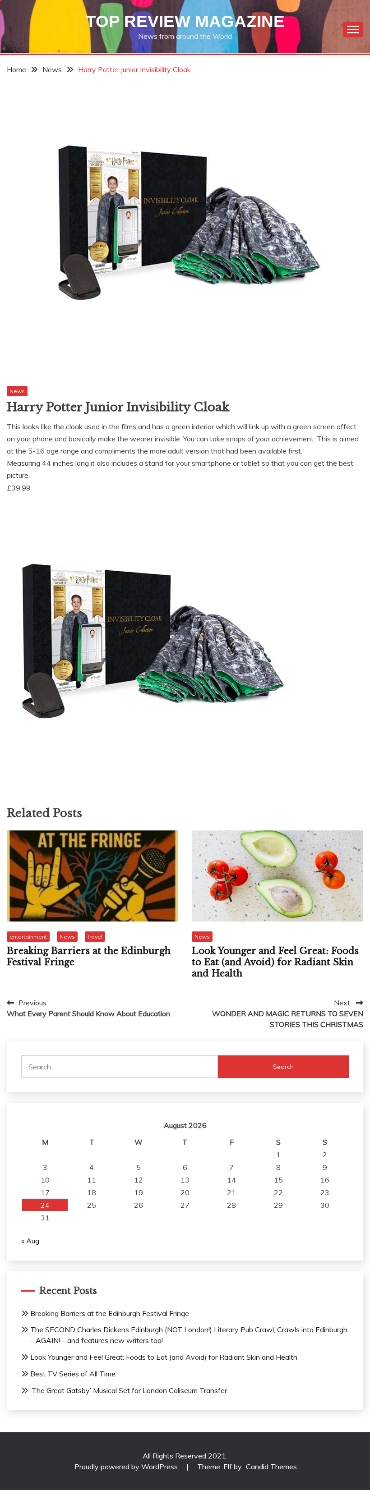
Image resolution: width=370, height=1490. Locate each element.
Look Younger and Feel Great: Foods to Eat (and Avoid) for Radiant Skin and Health (275, 962)
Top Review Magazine (185, 21)
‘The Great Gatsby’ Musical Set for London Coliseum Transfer (128, 1390)
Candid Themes (271, 1466)
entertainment (28, 936)
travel (95, 936)
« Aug (30, 1240)
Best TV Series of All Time (73, 1373)
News (17, 391)
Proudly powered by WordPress (127, 1466)
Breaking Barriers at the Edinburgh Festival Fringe (109, 1313)
